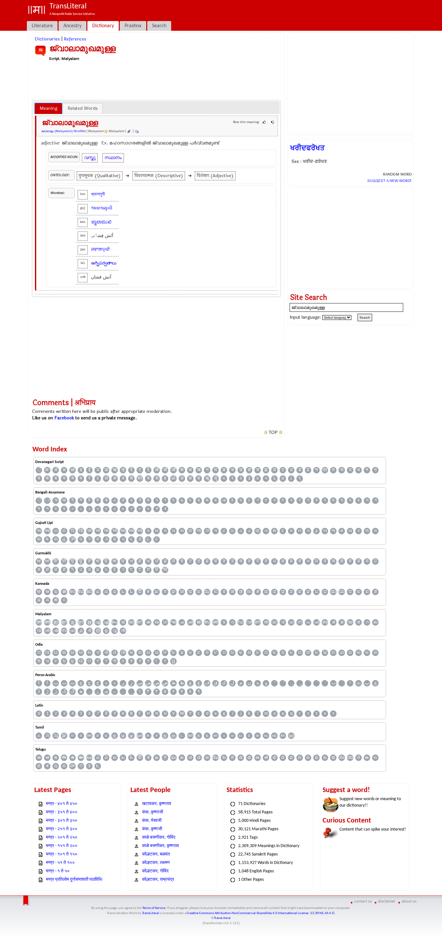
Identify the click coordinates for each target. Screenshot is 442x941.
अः (47, 470)
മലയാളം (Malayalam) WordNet (63, 131)
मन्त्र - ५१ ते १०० (60, 862)
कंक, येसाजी (151, 820)
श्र (140, 478)
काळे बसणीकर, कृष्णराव (160, 846)
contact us (363, 901)
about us (409, 901)
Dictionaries (47, 39)
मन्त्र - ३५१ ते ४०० (61, 812)
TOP (273, 432)
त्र (325, 470)
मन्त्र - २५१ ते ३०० (61, 829)
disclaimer (386, 901)
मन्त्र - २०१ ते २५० (61, 837)
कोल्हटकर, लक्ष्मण (156, 862)
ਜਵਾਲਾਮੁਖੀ (100, 249)
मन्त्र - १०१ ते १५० (61, 854)
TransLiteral (150, 913)
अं (55, 470)
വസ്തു (89, 157)
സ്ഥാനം (113, 157)
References (75, 39)
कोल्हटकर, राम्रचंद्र (158, 879)
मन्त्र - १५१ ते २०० (61, 846)
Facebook (64, 417)
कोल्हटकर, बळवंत (156, 854)
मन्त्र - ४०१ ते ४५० (61, 803)
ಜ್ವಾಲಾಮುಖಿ (101, 222)
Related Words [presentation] (83, 108)
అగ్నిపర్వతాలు (103, 263)
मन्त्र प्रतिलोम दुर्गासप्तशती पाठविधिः (74, 879)
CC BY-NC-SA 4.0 (322, 913)
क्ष (190, 470)
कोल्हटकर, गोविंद (155, 871)
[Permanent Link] (129, 131)
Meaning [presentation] (48, 108)
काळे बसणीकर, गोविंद (158, 837)
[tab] (48, 108)
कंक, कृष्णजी (152, 829)
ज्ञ (249, 470)
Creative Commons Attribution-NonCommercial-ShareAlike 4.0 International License (247, 913)
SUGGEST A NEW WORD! (389, 181)
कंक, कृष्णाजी (152, 812)
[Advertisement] (156, 80)
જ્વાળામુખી (101, 208)
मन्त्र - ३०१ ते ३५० (61, 820)
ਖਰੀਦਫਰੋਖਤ (307, 147)
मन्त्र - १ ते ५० (58, 871)
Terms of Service (153, 908)
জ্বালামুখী (98, 194)
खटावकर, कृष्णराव (156, 803)
